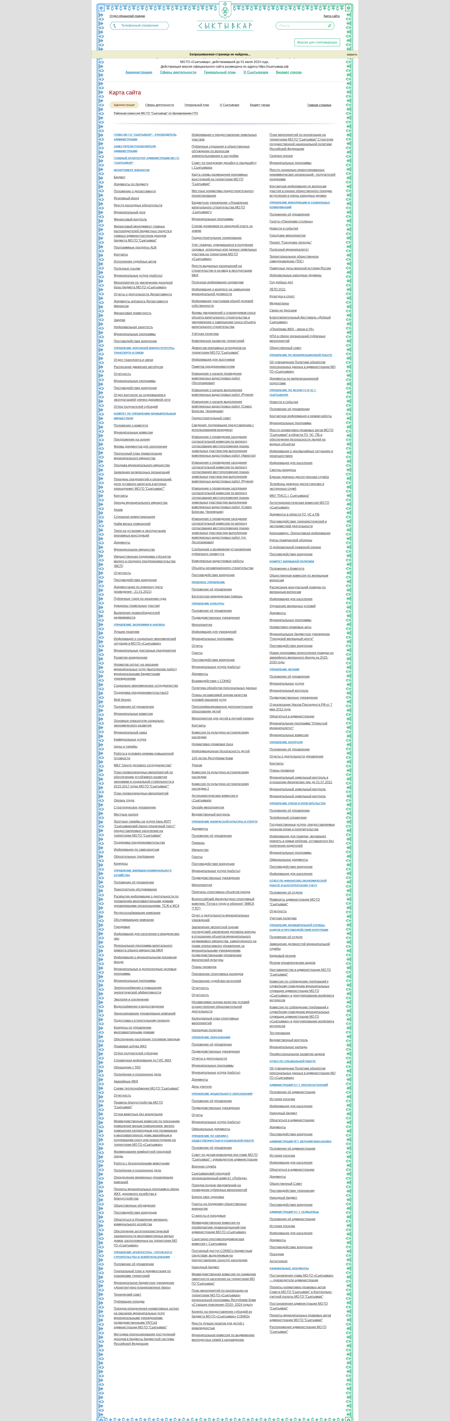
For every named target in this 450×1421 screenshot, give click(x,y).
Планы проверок (204, 967)
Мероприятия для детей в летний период (223, 718)
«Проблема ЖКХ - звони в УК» (292, 329)
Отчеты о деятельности (209, 1058)
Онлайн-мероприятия (208, 807)
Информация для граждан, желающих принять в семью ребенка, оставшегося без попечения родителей (302, 840)
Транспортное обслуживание (135, 889)
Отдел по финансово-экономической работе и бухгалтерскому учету (298, 883)
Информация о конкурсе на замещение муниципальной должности (221, 292)
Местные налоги (126, 814)
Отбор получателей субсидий (136, 407)
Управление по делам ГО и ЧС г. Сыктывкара (293, 392)
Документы (122, 542)
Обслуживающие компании (134, 920)
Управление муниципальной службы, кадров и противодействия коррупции (299, 927)
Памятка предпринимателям (213, 366)
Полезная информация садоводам (217, 282)
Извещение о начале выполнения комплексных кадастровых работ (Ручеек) (222, 392)
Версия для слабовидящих (317, 42)
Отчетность (122, 374)
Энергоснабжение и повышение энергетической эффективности (138, 990)
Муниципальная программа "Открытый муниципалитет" (298, 726)
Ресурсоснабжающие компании (137, 913)
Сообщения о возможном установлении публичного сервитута (221, 551)
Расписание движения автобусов (138, 367)
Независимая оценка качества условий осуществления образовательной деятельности (220, 1006)
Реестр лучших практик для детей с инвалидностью (218, 1326)
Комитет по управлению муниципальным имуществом (145, 416)
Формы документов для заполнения (140, 446)
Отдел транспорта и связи (133, 360)
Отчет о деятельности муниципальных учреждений (220, 918)
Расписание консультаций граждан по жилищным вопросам (298, 589)
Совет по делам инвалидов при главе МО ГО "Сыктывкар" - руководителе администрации (225, 1157)
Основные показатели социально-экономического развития (139, 723)
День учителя (202, 1086)
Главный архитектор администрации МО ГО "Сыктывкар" (146, 160)
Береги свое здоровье (208, 1197)
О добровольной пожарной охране (295, 547)
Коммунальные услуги (130, 739)
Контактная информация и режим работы (301, 416)
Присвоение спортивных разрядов (217, 974)
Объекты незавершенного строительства (222, 568)
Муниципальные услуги (287, 683)
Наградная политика (207, 1030)
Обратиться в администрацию (292, 716)
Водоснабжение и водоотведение (139, 1006)
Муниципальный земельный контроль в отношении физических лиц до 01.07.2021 (301, 780)
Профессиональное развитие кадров (297, 1054)
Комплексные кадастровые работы (218, 561)
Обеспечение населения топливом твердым (147, 1039)
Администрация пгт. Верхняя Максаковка (301, 1141)
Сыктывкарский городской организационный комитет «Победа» (219, 1176)
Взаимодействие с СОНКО (211, 681)
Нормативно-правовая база (212, 744)
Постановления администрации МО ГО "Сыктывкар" (299, 1306)
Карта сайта (332, 15)
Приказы (198, 843)
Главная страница (319, 104)
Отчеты (197, 646)
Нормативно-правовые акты (290, 627)
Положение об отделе (286, 892)
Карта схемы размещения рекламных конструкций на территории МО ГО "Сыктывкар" (220, 179)
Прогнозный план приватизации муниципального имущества (138, 456)
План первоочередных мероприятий (141, 793)
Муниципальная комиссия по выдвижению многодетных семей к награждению (223, 1337)
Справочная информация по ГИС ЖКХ (142, 1060)
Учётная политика (205, 334)
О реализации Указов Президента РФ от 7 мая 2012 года (301, 707)
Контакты (121, 254)
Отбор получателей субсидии (136, 1053)
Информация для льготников (213, 359)
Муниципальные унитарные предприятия (145, 650)
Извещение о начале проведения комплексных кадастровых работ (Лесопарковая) (217, 378)
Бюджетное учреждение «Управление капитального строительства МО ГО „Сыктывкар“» (220, 207)
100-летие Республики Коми (212, 758)
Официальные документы (211, 1129)
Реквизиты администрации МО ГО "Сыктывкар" (295, 902)
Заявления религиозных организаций (142, 472)
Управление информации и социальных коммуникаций (300, 205)
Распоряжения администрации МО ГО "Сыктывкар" (298, 1329)
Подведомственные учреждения (216, 618)
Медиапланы (279, 303)
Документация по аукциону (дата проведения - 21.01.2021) (138, 589)
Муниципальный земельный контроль (298, 789)
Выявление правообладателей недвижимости (137, 615)
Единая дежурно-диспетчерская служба (299, 477)
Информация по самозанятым (136, 849)
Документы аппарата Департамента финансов (141, 304)
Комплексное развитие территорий (218, 341)
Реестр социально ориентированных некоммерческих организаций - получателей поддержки (302, 174)
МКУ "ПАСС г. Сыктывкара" (289, 496)
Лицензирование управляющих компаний (145, 1013)
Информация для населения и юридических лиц (146, 936)
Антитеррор (279, 1261)
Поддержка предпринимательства (139, 842)
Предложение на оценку (132, 439)
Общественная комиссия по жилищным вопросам (299, 578)
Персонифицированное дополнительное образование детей (222, 709)
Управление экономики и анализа (139, 624)
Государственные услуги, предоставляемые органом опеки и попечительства (302, 827)
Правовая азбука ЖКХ (130, 1046)
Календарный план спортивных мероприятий (215, 1021)
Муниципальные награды (288, 1047)
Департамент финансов (131, 170)
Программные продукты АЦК (135, 247)
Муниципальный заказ (130, 732)
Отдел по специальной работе (293, 1061)
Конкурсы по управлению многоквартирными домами (134, 1030)
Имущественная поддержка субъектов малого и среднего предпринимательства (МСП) (145, 561)
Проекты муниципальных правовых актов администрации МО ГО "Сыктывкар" (300, 1318)
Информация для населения (291, 463)
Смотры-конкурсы (283, 470)
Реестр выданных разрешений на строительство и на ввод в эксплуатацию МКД (222, 270)
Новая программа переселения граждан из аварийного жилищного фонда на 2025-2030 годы (302, 657)
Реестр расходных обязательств (138, 205)
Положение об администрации (292, 1092)
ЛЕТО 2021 (278, 289)
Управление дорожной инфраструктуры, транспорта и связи (144, 350)
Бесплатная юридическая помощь (217, 596)
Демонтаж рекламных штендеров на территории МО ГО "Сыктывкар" (219, 350)
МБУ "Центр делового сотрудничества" (143, 765)
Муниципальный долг (130, 212)
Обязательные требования (134, 856)
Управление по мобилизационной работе (301, 355)
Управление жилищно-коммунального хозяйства (143, 873)
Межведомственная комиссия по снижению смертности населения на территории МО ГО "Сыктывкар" (224, 1278)
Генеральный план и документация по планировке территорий (142, 1273)
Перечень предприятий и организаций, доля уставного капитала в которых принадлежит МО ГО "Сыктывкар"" (143, 483)
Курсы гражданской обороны (291, 540)
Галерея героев (281, 156)
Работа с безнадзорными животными (142, 1163)
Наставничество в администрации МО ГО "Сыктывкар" (300, 972)
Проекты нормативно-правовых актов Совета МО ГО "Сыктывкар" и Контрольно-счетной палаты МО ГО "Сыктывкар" (301, 1291)
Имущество (200, 850)
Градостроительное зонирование (217, 238)
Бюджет (120, 177)
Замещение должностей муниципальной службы (300, 946)
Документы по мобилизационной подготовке (294, 381)
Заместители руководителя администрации (135, 148)
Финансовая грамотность (132, 313)
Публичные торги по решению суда (140, 599)
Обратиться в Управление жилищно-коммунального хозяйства (141, 1222)
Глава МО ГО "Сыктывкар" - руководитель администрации (145, 137)
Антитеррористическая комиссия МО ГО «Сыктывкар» (299, 505)
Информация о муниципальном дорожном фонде (145, 959)
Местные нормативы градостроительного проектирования (223, 193)
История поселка (282, 1099)
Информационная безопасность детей (221, 751)
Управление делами (284, 669)
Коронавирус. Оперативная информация (300, 533)
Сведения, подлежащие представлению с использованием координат (223, 427)
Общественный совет (286, 348)
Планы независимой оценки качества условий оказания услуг (219, 697)
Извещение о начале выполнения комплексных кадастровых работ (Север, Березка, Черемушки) (222, 406)
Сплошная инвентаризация (134, 517)
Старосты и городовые (209, 1216)
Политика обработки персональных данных (224, 688)
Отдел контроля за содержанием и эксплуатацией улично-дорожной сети (142, 397)
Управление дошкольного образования (222, 1093)
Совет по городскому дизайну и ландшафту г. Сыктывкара (224, 165)
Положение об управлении (134, 707)
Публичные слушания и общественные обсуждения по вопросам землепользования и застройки (221, 151)
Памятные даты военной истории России (300, 268)
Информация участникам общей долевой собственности (222, 303)
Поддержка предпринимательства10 (141, 692)
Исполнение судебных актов (135, 261)
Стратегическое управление (135, 807)
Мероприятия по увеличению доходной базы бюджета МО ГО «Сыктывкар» (143, 285)
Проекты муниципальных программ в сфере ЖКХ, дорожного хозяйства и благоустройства (146, 1193)
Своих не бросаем (283, 310)
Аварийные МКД (126, 1081)
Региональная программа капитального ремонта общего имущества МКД (143, 948)
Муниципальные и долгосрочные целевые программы (145, 971)
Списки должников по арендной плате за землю (222, 228)
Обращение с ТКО (127, 1067)
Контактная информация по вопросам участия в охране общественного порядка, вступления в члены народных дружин (301, 190)
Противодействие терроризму (292, 1191)
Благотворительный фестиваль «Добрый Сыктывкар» (300, 320)
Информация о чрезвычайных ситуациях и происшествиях (301, 453)
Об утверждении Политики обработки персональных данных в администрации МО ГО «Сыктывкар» (302, 366)
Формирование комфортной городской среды (142, 1154)
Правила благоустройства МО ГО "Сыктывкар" (138, 1105)
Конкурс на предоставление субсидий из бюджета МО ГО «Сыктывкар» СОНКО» (222, 1314)
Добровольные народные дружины (296, 275)
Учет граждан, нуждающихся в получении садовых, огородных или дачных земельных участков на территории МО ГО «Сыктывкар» (224, 252)
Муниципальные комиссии (133, 432)
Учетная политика (283, 918)
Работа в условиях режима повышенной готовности (144, 756)
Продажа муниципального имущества (142, 465)
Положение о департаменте (135, 191)
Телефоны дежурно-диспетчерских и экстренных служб (297, 486)
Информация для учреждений (214, 632)
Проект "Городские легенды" (291, 242)
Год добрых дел (281, 282)
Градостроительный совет (211, 418)
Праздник (277, 1254)
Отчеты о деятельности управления (296, 756)
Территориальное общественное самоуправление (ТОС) (294, 259)
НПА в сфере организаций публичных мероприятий (298, 338)
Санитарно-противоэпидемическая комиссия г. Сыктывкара (218, 1241)
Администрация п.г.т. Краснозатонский (299, 1085)
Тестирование (280, 1033)
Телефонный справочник (139, 25)
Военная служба (204, 1166)
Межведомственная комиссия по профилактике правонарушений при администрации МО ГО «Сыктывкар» (219, 1227)
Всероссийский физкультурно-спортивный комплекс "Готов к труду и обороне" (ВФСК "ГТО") (223, 903)
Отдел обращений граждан (127, 15)
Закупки (119, 320)
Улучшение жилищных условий (293, 606)
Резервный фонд (126, 198)
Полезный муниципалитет (289, 249)
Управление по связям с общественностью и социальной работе (223, 1138)
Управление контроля (286, 742)
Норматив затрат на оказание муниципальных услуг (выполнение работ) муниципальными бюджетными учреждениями (145, 671)
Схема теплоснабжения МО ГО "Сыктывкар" (146, 1088)
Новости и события (284, 228)
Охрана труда (124, 800)
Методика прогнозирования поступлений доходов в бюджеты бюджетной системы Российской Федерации (144, 1339)
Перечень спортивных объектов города (221, 892)
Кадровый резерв (283, 956)
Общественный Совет (286, 1184)
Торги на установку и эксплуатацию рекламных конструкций (140, 533)
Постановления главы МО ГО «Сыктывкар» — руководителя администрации (302, 1278)
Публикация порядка (129, 1301)
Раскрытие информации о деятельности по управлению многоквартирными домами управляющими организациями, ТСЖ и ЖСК (146, 901)
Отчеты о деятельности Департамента (143, 294)
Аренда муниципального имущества (140, 503)
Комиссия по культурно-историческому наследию (220, 735)
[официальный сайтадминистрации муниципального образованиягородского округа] (225, 25)
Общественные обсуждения (134, 1205)
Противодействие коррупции (135, 341)
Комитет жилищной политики (292, 561)
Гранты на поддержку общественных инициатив (219, 1206)
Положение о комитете (131, 425)
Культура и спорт (282, 296)
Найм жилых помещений (132, 524)
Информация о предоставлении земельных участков (224, 137)
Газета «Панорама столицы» (291, 221)
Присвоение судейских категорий (216, 981)
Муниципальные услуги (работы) (138, 275)
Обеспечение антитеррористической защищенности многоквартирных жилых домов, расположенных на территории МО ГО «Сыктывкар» (145, 1238)
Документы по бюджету (131, 184)
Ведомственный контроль (211, 814)
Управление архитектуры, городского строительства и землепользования (143, 1254)
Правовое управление (208, 582)
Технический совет (127, 1294)
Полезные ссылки (127, 268)
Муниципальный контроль (289, 690)
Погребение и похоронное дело (137, 1074)
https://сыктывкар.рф (274, 66)
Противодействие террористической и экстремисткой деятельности (298, 524)
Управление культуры (208, 603)
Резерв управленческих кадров (292, 963)
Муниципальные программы (135, 334)
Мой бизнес (122, 700)
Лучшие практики (126, 632)
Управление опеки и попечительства (298, 803)
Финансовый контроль (130, 219)
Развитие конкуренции (130, 657)
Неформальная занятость (133, 327)
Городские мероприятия (288, 235)
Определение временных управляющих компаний (143, 1180)
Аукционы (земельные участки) (137, 606)
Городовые (122, 927)
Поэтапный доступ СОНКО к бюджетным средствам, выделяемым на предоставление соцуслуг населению (222, 1255)
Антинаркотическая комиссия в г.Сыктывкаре (215, 798)
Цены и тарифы (126, 746)
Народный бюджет (206, 1267)
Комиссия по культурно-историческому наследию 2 (220, 786)
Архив (118, 510)
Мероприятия (202, 625)
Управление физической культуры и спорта (225, 821)
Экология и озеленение (131, 999)
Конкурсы (121, 863)
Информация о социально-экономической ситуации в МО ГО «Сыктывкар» (145, 641)
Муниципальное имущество (134, 549)
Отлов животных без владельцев (138, 1114)
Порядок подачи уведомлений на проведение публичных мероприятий (219, 1187)
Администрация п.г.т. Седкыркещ (294, 1211)
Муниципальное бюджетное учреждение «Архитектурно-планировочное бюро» (144, 1285)
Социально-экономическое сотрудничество (146, 685)
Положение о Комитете (287, 568)
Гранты (197, 653)
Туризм (197, 765)
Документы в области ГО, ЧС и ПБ (295, 514)
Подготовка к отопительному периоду (142, 1020)
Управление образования (211, 1037)
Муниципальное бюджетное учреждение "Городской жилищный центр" (300, 636)
